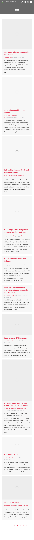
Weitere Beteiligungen (22, 505)
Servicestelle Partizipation (17, 175)
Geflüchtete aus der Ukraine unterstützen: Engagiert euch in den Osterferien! (16, 290)
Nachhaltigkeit (20, 235)
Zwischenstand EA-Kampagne (15, 338)
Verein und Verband (21, 408)
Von (14, 57)
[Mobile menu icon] (31, 2)
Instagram (6, 57)
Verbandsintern (7, 264)
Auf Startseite (7, 115)
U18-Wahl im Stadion (12, 455)
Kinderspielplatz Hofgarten (14, 502)
